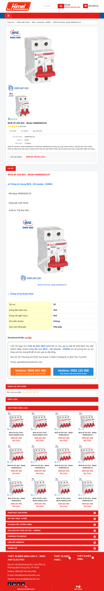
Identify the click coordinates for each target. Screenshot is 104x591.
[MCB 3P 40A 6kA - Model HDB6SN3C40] (87, 486)
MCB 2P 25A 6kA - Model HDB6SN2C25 (52, 285)
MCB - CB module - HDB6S (56, 349)
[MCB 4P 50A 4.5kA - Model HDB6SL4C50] (40, 421)
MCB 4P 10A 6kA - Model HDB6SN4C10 (88, 467)
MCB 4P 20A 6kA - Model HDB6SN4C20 (40, 467)
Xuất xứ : (20, 140)
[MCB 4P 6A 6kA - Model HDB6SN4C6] (16, 486)
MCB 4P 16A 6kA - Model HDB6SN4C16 (64, 467)
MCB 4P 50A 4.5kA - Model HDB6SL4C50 (40, 434)
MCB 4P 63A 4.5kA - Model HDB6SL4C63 (16, 434)
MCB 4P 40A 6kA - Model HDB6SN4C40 (64, 434)
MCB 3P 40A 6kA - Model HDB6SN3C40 (88, 500)
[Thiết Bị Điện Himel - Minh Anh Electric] (18, 11)
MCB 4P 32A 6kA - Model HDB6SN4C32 (88, 434)
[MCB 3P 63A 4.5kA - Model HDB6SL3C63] (40, 486)
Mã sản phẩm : (18, 137)
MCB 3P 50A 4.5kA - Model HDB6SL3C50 (63, 500)
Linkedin (38, 131)
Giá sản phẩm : (16, 157)
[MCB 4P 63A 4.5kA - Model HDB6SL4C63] (16, 421)
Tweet (25, 131)
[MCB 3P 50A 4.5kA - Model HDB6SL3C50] (64, 486)
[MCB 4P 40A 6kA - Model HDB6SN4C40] (64, 421)
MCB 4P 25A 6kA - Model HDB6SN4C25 (16, 467)
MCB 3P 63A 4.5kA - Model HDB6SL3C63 (40, 500)
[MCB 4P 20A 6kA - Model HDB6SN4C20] (40, 454)
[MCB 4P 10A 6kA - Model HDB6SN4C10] (87, 454)
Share (13, 131)
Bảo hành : (19, 143)
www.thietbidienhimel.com (28, 579)
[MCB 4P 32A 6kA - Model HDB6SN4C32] (87, 421)
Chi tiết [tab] (11, 168)
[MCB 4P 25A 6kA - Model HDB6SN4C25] (16, 454)
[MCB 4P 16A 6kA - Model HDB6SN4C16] (64, 454)
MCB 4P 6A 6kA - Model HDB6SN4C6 (16, 500)
